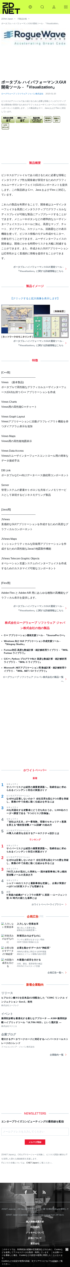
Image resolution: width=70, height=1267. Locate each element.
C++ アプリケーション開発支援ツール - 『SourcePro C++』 (35, 635)
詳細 (55, 1261)
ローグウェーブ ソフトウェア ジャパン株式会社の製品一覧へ (33, 679)
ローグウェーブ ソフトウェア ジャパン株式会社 (22, 94)
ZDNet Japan (7, 19)
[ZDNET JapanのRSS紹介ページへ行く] (44, 1192)
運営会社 (35, 1243)
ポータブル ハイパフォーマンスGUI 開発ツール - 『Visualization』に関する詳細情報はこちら (38, 269)
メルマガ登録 (35, 1142)
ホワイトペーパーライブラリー (47, 904)
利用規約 (35, 1227)
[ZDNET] (11, 7)
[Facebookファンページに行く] (26, 1192)
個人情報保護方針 (35, 1221)
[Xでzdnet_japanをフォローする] (35, 1192)
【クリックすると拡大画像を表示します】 (35, 298)
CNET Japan (32, 1163)
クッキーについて (35, 1232)
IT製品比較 (22, 19)
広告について (35, 1238)
